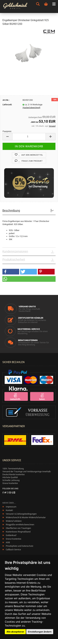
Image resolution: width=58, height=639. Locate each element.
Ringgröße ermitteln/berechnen (19, 524)
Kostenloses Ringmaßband (17, 531)
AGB (7, 542)
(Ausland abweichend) (31, 108)
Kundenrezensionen (15, 251)
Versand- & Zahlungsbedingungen (21, 514)
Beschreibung (11, 210)
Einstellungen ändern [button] (40, 631)
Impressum (10, 506)
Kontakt (9, 510)
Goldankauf (10, 535)
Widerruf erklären (13, 521)
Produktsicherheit (13, 259)
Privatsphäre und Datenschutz (19, 546)
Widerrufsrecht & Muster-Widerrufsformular (25, 517)
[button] (10, 271)
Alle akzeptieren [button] (15, 631)
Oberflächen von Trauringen (18, 528)
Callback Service (13, 549)
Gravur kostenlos (13, 539)
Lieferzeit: (7, 104)
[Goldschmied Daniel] (16, 6)
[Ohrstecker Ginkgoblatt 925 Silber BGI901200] (29, 53)
